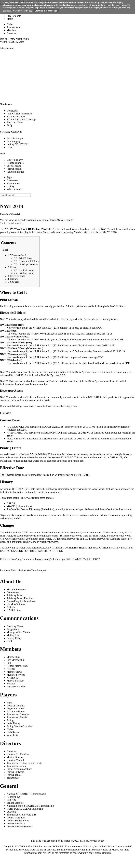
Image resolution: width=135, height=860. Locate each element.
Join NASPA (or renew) (19, 113)
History (10, 186)
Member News (14, 671)
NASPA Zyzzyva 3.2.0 (53, 375)
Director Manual (15, 760)
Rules (10, 702)
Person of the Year (16, 686)
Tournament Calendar (18, 714)
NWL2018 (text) (9, 330)
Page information (15, 171)
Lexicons (11, 811)
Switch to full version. (11, 223)
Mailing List (13, 635)
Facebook (5, 570)
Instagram (42, 570)
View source (13, 183)
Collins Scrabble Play (18, 820)
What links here (15, 159)
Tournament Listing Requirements (24, 763)
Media (10, 18)
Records (11, 683)
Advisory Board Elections (20, 598)
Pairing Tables (14, 774)
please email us (103, 852)
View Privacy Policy (22, 11)
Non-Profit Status (16, 604)
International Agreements (20, 826)
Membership (13, 657)
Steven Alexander (28, 457)
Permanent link (14, 168)
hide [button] (4, 249)
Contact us (12, 110)
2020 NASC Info (16, 116)
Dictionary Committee (57, 489)
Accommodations (16, 711)
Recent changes (15, 138)
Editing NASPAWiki (17, 144)
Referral (11, 668)
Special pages (14, 165)
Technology (13, 777)
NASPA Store (117, 306)
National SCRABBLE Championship (26, 794)
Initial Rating (13, 723)
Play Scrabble (14, 15)
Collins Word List (16, 817)
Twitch (14, 570)
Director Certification (18, 754)
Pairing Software (15, 772)
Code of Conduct (16, 705)
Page (9, 177)
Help (9, 147)
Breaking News (15, 122)
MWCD (11, 506)
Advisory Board (13, 474)
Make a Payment (15, 680)
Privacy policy (96, 840)
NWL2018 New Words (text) (16, 342)
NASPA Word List (15, 229)
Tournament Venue (16, 766)
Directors (11, 33)
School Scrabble (15, 802)
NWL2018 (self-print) (12, 324)
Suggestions (13, 629)
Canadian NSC (14, 796)
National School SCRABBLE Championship (30, 805)
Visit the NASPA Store (12, 41)
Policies (11, 607)
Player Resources (16, 708)
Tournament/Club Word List (21, 814)
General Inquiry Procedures (21, 601)
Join (9, 662)
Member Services (84, 319)
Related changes (15, 162)
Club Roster (13, 732)
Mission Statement (16, 589)
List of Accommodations (19, 769)
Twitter (22, 570)
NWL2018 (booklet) (11, 360)
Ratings (10, 720)
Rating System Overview (20, 726)
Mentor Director (15, 757)
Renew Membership (17, 665)
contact (33, 400)
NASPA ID (13, 677)
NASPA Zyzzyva (81, 372)
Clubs (10, 24)
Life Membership (16, 660)
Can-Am (11, 799)
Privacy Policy (14, 638)
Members (11, 30)
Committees (13, 592)
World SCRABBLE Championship (25, 808)
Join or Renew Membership (14, 38)
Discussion (12, 180)
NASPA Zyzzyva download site (102, 381)
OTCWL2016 (109, 232)
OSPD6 (11, 503)
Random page (14, 141)
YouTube (31, 570)
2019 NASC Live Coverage (21, 119)
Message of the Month (18, 632)
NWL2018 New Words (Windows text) (21, 348)
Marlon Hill (6, 460)
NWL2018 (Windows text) (14, 336)
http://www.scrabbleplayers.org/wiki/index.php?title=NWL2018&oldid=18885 (58, 559)
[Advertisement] (67, 76)
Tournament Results (17, 717)
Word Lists (12, 735)
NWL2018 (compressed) (13, 354)
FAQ (9, 125)
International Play (16, 823)
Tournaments (13, 27)
